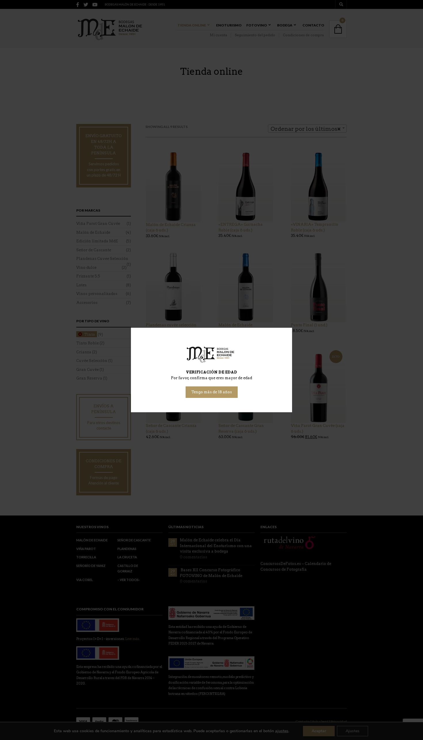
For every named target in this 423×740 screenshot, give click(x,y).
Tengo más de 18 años (211, 392)
